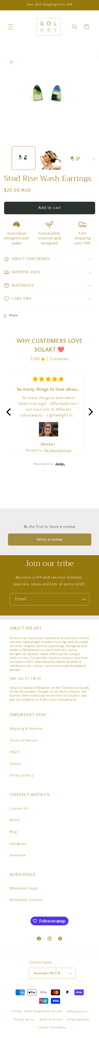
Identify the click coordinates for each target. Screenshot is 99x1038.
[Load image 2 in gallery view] (49, 158)
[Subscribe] (83, 599)
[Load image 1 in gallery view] (23, 158)
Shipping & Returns (26, 729)
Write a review (49, 539)
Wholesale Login (24, 888)
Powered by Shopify (47, 1011)
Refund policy (77, 1011)
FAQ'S (14, 752)
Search (15, 764)
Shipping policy (78, 1019)
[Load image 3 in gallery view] (75, 158)
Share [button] (13, 315)
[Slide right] (93, 159)
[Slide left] (5, 159)
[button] (10, 27)
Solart (28, 1011)
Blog (13, 832)
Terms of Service (24, 740)
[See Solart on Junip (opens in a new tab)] (60, 464)
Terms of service (50, 1019)
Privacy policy (24, 1019)
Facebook (17, 855)
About (15, 820)
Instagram (18, 844)
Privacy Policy (21, 775)
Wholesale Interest (26, 900)
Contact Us (19, 808)
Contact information (52, 1027)
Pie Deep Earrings (57, 450)
